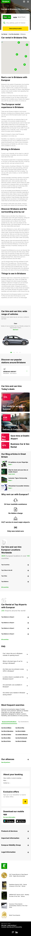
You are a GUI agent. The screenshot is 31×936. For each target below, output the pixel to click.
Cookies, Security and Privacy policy (11, 927)
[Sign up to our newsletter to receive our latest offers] (25, 801)
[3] (17, 352)
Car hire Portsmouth (21, 738)
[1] (11, 352)
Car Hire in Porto (6, 741)
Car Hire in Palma (6, 734)
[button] (17, 54)
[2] (14, 352)
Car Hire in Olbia (5, 738)
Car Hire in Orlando (20, 741)
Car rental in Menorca (21, 734)
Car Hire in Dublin (20, 731)
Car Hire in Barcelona (7, 731)
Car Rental (4, 34)
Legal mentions (11, 925)
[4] (20, 352)
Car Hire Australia (14, 34)
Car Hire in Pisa (19, 727)
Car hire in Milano (6, 727)
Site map (3, 925)
